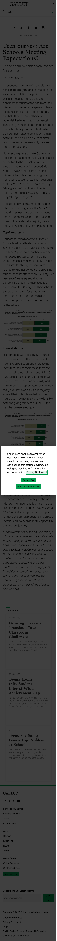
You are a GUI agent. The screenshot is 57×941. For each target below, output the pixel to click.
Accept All (28, 480)
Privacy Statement (36, 472)
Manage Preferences (28, 487)
